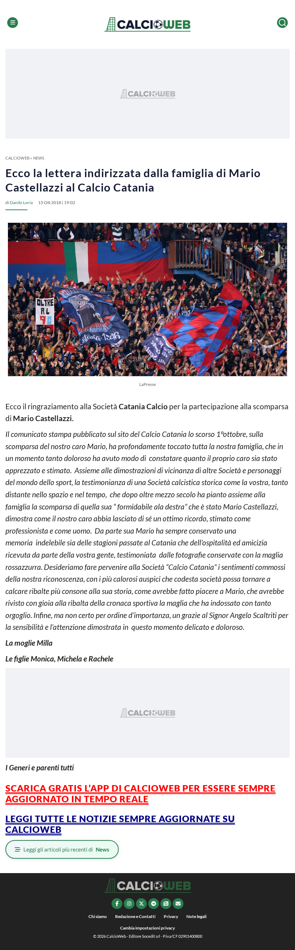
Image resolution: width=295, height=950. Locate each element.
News (39, 158)
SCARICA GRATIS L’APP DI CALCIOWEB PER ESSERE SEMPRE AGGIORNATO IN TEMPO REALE (140, 793)
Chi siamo (97, 916)
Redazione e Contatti (135, 916)
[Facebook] (117, 903)
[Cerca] (282, 22)
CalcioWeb (17, 158)
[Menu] (12, 22)
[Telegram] (153, 903)
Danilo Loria (21, 202)
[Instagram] (129, 903)
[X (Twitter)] (141, 903)
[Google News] (165, 903)
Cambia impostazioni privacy (147, 928)
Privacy (171, 916)
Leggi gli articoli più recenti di (66, 849)
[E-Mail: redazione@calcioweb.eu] (178, 903)
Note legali (196, 916)
